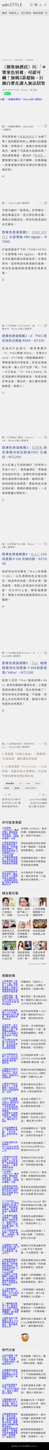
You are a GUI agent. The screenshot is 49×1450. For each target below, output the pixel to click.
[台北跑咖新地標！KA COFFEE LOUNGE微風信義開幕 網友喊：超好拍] (10, 1059)
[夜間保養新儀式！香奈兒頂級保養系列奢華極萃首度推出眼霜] (10, 862)
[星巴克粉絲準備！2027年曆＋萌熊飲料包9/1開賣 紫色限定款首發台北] (10, 1015)
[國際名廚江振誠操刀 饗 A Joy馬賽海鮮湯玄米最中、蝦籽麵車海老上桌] (10, 1322)
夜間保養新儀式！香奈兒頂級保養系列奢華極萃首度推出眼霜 (33, 861)
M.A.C (38, 783)
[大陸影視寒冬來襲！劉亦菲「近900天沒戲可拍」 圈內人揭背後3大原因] (10, 1389)
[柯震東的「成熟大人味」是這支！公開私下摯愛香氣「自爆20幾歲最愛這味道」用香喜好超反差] (10, 985)
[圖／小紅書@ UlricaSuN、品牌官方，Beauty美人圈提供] (24, 300)
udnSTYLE (7, 60)
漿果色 (17, 788)
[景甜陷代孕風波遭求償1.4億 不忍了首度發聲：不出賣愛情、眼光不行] (10, 1249)
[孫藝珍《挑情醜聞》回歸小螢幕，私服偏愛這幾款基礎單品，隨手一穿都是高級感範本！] (10, 1278)
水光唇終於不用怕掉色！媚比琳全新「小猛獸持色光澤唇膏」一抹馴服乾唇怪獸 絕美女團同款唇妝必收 (33, 879)
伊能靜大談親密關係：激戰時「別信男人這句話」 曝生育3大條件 (33, 1117)
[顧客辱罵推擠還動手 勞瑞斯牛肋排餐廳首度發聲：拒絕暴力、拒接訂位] (10, 1433)
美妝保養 (38, 13)
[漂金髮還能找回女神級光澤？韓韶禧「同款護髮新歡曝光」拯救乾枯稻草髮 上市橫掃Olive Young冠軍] (10, 847)
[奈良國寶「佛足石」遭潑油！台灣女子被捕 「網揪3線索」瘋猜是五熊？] (10, 1360)
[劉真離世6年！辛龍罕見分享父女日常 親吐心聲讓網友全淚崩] (10, 1404)
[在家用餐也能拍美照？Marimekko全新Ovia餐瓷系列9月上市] (10, 1147)
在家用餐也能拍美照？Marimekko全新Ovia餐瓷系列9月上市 (33, 1146)
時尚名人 (14, 13)
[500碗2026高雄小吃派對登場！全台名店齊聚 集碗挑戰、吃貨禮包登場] (10, 1044)
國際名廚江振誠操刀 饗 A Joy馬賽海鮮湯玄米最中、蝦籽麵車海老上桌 (33, 1324)
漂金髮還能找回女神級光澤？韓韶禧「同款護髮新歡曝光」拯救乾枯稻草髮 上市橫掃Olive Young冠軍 (33, 850)
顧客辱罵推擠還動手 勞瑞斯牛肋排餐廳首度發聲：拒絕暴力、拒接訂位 (33, 1434)
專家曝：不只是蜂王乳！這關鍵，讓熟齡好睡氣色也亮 (8, 911)
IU (20, 783)
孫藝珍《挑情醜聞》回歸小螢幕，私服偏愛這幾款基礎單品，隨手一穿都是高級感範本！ (33, 1280)
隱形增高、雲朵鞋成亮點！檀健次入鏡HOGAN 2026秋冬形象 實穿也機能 (34, 1002)
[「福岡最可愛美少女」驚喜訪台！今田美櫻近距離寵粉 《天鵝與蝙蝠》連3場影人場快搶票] (10, 1308)
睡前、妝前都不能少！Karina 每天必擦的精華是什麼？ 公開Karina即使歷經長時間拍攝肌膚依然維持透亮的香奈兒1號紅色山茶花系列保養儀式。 (24, 911)
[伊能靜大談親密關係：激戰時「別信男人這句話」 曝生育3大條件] (10, 1117)
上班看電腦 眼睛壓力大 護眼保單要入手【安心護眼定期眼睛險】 (39, 911)
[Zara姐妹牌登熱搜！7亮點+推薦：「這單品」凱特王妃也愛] (10, 1235)
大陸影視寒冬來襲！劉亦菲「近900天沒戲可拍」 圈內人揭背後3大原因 (33, 1391)
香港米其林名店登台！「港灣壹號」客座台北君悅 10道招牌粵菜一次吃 (34, 1089)
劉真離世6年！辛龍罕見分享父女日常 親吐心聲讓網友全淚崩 (33, 1403)
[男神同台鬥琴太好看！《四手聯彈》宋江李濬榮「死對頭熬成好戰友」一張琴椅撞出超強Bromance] (10, 1161)
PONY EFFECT (31, 788)
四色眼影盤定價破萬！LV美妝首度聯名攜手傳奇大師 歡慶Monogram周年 (23, 933)
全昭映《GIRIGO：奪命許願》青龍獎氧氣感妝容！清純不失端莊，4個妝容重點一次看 (34, 834)
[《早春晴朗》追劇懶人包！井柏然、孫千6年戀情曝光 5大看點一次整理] (10, 1293)
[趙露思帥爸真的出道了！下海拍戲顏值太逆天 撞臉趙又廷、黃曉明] (10, 1374)
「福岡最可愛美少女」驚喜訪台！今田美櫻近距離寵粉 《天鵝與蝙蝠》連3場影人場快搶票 (33, 1311)
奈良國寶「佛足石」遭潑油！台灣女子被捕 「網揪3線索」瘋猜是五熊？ (33, 1361)
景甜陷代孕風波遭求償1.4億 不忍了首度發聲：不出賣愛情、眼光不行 (33, 1251)
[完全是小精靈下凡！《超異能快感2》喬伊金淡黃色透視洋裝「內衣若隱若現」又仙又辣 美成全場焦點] (10, 1103)
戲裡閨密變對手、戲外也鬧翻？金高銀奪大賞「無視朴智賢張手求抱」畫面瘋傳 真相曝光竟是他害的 (33, 1421)
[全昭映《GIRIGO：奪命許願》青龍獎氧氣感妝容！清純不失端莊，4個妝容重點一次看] (10, 832)
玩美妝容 (29, 60)
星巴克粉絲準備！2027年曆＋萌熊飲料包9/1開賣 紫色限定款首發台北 (34, 1016)
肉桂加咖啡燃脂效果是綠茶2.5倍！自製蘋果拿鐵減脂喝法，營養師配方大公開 (39, 955)
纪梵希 (6, 788)
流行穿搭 (26, 13)
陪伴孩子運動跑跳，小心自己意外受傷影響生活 (8, 955)
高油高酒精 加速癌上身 (39, 932)
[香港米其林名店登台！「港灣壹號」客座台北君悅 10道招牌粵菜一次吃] (10, 1088)
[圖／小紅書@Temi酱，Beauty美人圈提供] (24, 519)
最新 (4, 13)
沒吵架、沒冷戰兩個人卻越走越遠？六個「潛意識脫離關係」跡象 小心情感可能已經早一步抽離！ (33, 1032)
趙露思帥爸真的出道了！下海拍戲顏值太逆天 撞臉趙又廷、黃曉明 (33, 1374)
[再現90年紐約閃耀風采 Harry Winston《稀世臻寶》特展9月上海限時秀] (10, 1073)
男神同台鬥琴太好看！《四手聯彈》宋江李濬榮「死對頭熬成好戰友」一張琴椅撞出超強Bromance (33, 1164)
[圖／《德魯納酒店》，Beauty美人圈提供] (24, 111)
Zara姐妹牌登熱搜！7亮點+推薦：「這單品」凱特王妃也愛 (33, 1234)
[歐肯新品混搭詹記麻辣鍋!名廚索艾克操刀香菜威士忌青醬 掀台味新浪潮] (10, 1191)
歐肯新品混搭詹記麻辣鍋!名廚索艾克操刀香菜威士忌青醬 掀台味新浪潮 (34, 1192)
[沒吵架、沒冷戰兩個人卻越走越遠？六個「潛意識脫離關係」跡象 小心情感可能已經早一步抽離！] (10, 1029)
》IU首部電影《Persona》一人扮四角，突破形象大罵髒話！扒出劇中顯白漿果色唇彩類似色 (24, 771)
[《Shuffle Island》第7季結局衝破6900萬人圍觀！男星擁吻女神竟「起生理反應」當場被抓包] (10, 1205)
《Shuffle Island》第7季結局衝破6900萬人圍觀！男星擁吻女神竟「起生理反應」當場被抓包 (34, 1208)
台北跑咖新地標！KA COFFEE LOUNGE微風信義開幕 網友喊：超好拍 (33, 1060)
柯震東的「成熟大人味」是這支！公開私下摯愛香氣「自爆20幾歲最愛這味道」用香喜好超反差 (33, 988)
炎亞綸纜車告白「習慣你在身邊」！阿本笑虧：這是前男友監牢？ (33, 1131)
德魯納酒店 (10, 783)
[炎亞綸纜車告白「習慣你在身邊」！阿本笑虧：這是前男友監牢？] (10, 1132)
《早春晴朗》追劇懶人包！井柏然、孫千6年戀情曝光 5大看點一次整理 (33, 1295)
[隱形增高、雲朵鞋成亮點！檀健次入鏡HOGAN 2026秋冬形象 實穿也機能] (10, 1000)
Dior (28, 783)
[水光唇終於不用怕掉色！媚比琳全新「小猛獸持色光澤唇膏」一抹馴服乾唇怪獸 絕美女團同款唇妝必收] (10, 876)
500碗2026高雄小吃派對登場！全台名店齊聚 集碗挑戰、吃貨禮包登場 (34, 1046)
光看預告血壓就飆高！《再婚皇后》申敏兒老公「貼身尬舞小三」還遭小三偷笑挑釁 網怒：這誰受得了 (33, 1223)
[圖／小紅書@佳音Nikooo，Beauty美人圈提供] (24, 627)
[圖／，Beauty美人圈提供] (24, 187)
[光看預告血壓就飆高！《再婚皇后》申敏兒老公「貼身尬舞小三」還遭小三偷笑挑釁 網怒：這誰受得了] (10, 1220)
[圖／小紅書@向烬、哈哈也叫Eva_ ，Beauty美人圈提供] (24, 725)
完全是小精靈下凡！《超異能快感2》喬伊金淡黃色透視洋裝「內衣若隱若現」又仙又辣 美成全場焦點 (33, 1106)
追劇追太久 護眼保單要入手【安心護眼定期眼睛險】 (8, 933)
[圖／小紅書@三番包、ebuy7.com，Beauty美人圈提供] (24, 413)
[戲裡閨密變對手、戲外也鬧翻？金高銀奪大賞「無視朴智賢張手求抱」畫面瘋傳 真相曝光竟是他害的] (10, 1418)
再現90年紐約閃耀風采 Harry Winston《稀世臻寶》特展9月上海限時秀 (33, 1075)
